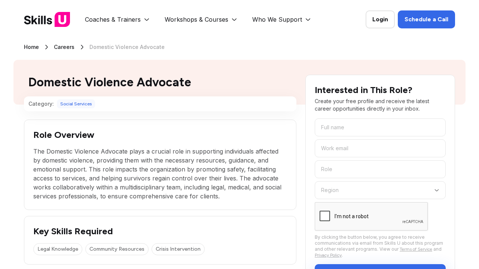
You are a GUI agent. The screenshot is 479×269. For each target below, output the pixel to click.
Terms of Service (416, 249)
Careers (64, 47)
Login (380, 19)
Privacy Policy (328, 255)
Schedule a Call (426, 19)
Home (31, 47)
